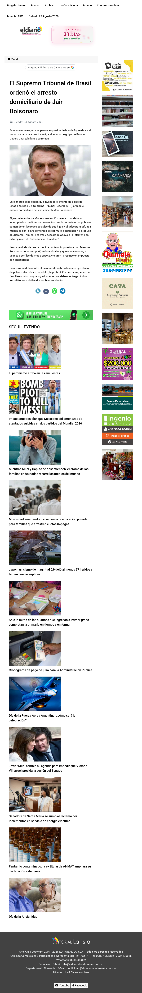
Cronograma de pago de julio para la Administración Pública (50, 670)
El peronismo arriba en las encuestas (34, 373)
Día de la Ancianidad (23, 916)
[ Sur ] (90, 41)
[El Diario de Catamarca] (31, 30)
